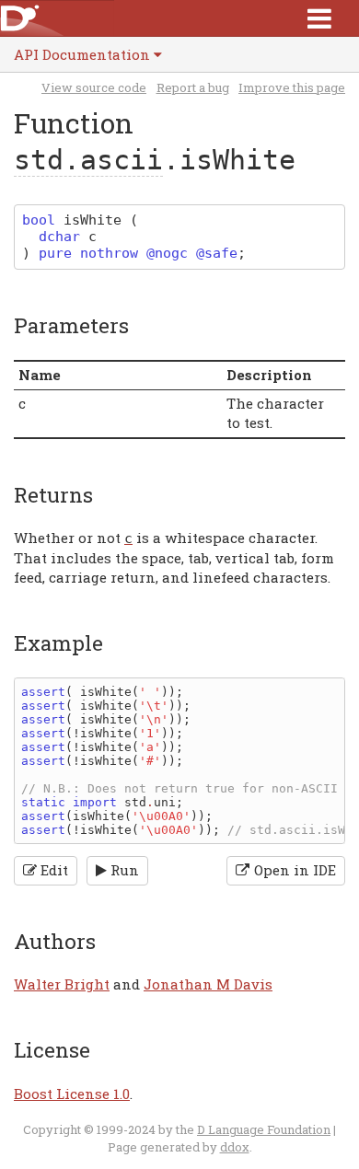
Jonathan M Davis (208, 984)
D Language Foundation (263, 1129)
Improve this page (291, 87)
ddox (234, 1147)
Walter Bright (62, 984)
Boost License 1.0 (72, 1093)
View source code (93, 87)
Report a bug (192, 87)
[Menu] (319, 18)
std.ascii (88, 160)
